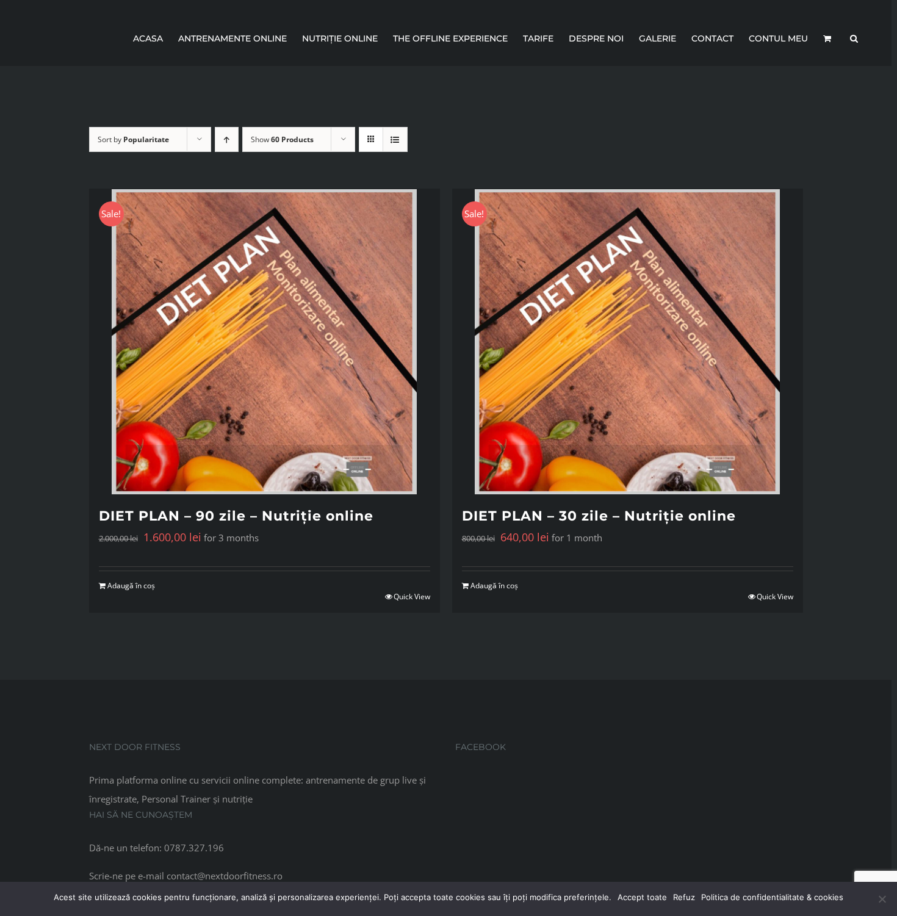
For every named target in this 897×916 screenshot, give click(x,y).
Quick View (412, 596)
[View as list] (395, 139)
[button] (854, 38)
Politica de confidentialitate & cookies (772, 897)
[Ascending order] (227, 139)
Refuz (684, 897)
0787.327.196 (194, 848)
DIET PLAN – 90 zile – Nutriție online (236, 516)
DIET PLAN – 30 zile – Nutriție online (599, 516)
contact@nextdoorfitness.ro (225, 876)
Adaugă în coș (131, 585)
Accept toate (642, 897)
